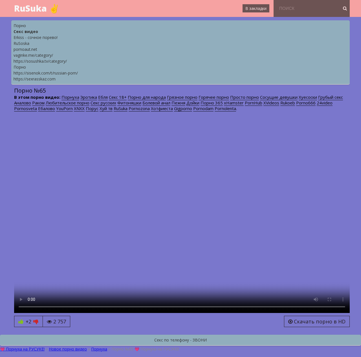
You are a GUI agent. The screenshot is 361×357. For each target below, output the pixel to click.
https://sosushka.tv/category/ (40, 61)
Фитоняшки (129, 103)
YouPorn (64, 108)
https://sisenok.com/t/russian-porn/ (46, 73)
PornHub (253, 103)
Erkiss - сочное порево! (36, 37)
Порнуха (70, 97)
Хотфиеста (162, 108)
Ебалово (46, 108)
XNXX (79, 108)
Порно (20, 25)
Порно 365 (212, 103)
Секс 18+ (118, 97)
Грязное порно (182, 97)
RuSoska (21, 43)
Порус (92, 108)
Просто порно (244, 97)
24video (325, 103)
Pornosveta (25, 108)
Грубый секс (330, 97)
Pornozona (139, 108)
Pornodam (203, 108)
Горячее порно (214, 97)
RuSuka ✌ (37, 8)
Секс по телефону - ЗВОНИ (180, 340)
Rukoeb (287, 103)
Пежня (178, 103)
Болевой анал (156, 103)
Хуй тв (106, 108)
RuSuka (120, 108)
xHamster (234, 103)
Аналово (22, 103)
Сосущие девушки (279, 97)
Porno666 (306, 103)
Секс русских (103, 103)
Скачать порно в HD (318, 321)
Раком (38, 103)
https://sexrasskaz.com (35, 79)
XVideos (271, 103)
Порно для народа (147, 97)
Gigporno (183, 108)
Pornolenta (225, 108)
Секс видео (26, 31)
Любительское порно (67, 103)
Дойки (192, 103)
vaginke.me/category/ (33, 55)
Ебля (103, 97)
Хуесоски (308, 97)
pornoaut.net (25, 49)
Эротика (88, 97)
